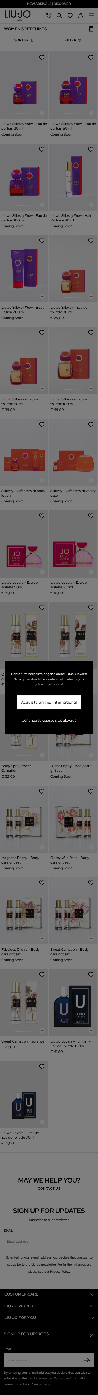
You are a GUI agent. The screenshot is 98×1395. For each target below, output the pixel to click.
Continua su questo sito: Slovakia (49, 720)
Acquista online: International (49, 702)
